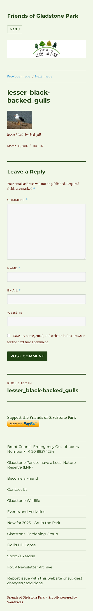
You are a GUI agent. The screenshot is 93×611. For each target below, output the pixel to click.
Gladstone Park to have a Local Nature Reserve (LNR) (41, 464)
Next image (43, 76)
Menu (15, 29)
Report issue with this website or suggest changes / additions (44, 580)
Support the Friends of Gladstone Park (41, 417)
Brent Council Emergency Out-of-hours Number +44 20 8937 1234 (43, 449)
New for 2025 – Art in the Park (33, 523)
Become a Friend (22, 478)
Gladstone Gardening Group (32, 534)
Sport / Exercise (21, 556)
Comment (17, 200)
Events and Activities (26, 512)
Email (14, 290)
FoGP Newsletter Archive (29, 567)
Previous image (18, 76)
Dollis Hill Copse (21, 545)
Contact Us (17, 489)
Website (15, 312)
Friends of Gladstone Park (42, 16)
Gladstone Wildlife (23, 500)
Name (13, 268)
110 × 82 (38, 146)
